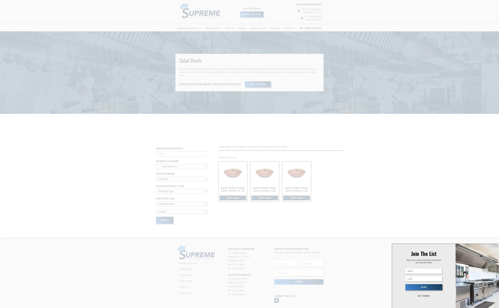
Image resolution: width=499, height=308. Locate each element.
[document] (249, 154)
